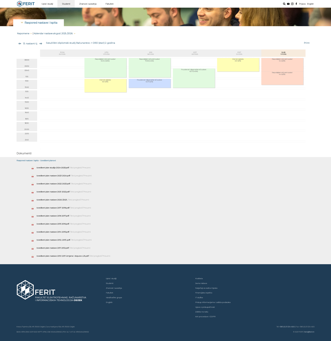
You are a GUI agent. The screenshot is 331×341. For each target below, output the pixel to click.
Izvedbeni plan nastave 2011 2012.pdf (52, 248)
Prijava (302, 4)
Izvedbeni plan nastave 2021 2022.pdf (52, 192)
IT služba (199, 297)
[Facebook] (296, 3)
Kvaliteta (199, 278)
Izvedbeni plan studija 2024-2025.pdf (52, 168)
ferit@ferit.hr (309, 332)
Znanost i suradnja (87, 4)
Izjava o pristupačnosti (205, 307)
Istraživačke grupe (114, 297)
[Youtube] (288, 3)
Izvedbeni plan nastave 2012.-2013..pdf (53, 240)
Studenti (66, 4)
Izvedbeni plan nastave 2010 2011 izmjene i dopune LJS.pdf (62, 256)
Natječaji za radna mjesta (206, 288)
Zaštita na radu (201, 312)
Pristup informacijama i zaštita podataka (213, 302)
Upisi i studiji (47, 4)
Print (307, 43)
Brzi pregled (76, 168)
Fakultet (110, 4)
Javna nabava (201, 283)
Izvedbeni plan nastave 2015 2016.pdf (52, 224)
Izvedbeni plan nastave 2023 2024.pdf (53, 176)
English (310, 4)
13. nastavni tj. (30, 43)
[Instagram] (292, 3)
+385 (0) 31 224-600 (287, 327)
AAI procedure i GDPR (205, 316)
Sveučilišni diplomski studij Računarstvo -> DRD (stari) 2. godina (80, 43)
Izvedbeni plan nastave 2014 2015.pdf (52, 232)
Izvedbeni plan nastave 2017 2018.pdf (52, 208)
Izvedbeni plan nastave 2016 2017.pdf (52, 216)
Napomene (23, 33)
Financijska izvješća (203, 293)
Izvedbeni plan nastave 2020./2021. (51, 200)
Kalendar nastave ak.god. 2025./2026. (53, 33)
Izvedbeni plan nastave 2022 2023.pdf (53, 184)
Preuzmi (86, 168)
